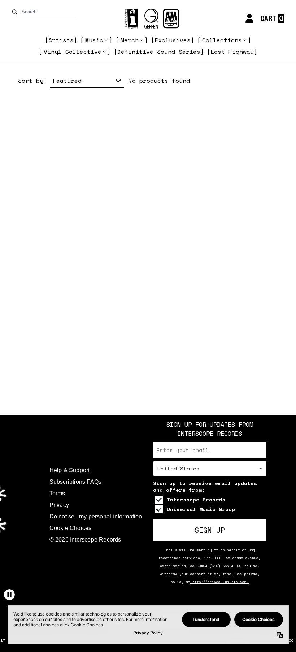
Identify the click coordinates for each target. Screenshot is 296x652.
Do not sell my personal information (95, 516)
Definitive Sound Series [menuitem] (158, 51)
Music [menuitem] (94, 40)
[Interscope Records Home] (148, 18)
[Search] (16, 12)
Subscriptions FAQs (75, 482)
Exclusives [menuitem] (172, 40)
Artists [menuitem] (61, 40)
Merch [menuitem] (130, 40)
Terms (57, 493)
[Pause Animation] (9, 595)
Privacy (59, 505)
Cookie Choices (70, 528)
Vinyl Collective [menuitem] (72, 51)
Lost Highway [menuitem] (232, 51)
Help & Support (69, 470)
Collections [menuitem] (222, 40)
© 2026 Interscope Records (85, 539)
